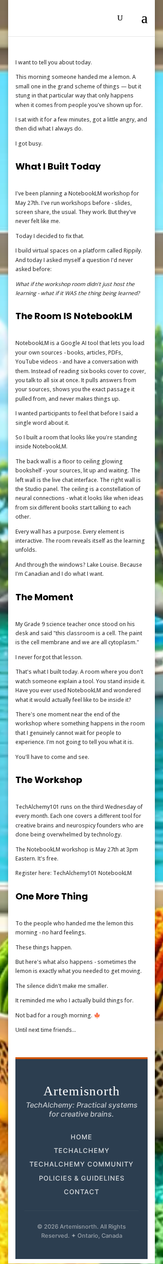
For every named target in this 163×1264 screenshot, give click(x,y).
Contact (81, 1192)
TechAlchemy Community (81, 1164)
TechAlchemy (82, 1150)
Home (81, 1137)
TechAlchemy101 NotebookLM (92, 873)
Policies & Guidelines (82, 1178)
